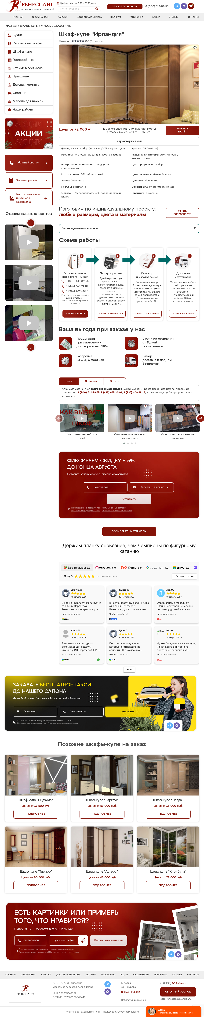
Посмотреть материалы (129, 531)
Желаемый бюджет (152, 487)
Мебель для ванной (28, 101)
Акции (156, 17)
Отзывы (173, 17)
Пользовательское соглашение (121, 1012)
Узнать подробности (182, 212)
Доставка (91, 381)
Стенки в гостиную (28, 68)
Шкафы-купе (29, 26)
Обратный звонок (178, 992)
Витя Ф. (170, 630)
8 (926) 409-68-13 (156, 10)
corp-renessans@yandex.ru (175, 999)
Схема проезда (130, 992)
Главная (18, 17)
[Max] (184, 6)
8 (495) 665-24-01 (156, 2)
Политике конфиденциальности (85, 511)
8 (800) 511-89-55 (156, 6)
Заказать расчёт (182, 130)
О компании (39, 17)
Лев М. (170, 589)
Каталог (63, 17)
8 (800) (173, 983)
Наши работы (23, 109)
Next (31, 347)
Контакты (193, 17)
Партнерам (160, 975)
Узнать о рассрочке (147, 314)
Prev (31, 223)
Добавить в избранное (133, 1000)
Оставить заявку (75, 314)
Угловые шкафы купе (56, 26)
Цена (69, 381)
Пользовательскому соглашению (117, 511)
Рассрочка (136, 17)
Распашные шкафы (27, 43)
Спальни (19, 93)
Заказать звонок (125, 7)
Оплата (114, 381)
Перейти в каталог (183, 314)
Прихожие (21, 76)
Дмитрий (124, 589)
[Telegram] (177, 6)
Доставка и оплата (89, 17)
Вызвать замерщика (111, 314)
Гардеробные (23, 60)
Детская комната (26, 84)
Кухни (17, 35)
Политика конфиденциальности (83, 1012)
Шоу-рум (115, 17)
